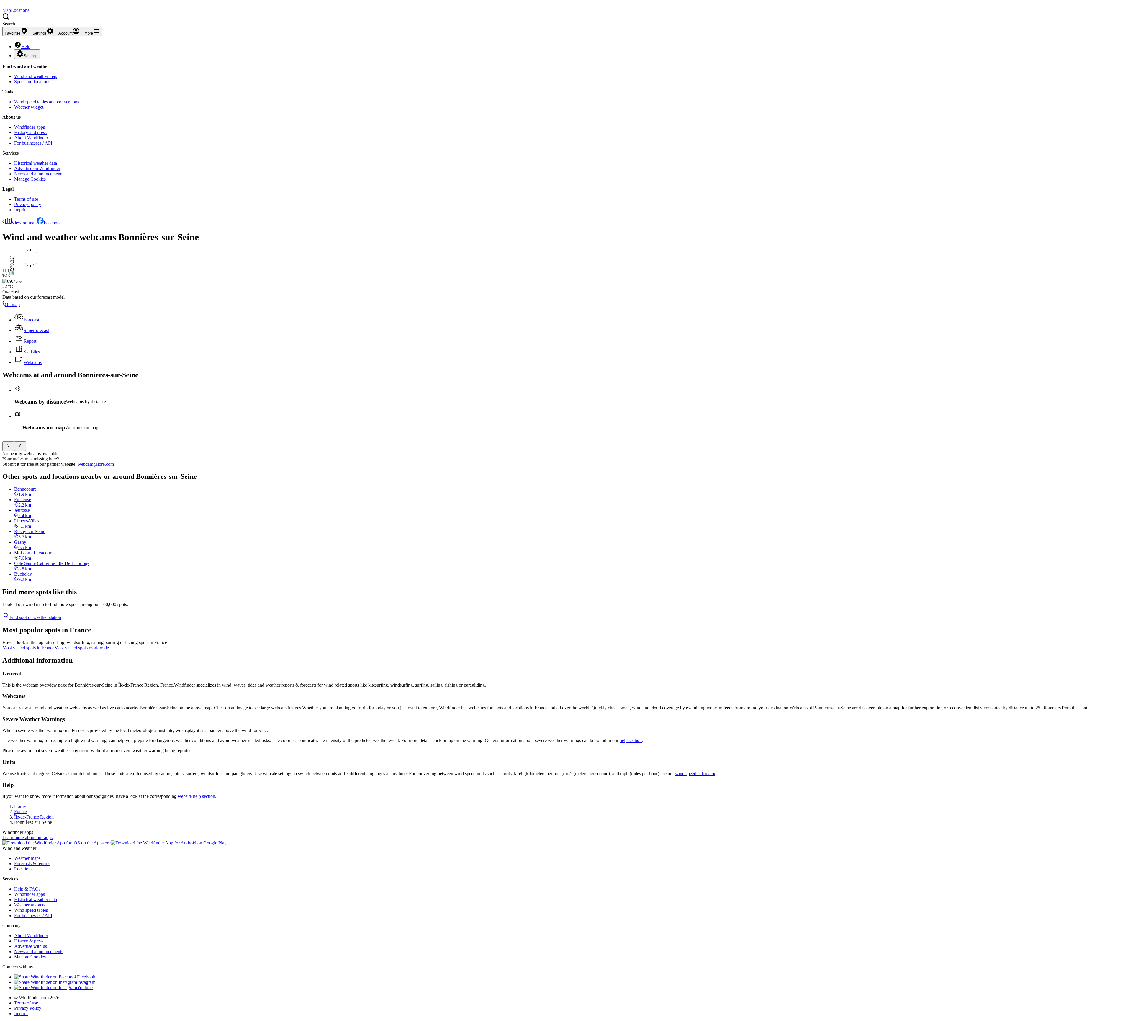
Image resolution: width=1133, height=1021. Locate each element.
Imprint (21, 209)
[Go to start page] (3, 4)
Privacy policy (27, 204)
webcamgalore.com (96, 464)
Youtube (85, 987)
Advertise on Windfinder (37, 168)
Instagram (86, 982)
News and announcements (38, 173)
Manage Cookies (30, 179)
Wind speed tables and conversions (46, 101)
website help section (196, 796)
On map (12, 304)
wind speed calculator (695, 773)
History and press (30, 132)
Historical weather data (35, 163)
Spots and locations (32, 81)
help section (631, 740)
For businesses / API (33, 143)
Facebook (53, 222)
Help (25, 46)
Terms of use (26, 199)
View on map (24, 222)
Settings (31, 56)
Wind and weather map (35, 76)
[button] (566, 20)
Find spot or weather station (35, 617)
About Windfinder (31, 137)
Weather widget (28, 107)
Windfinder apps (29, 127)
